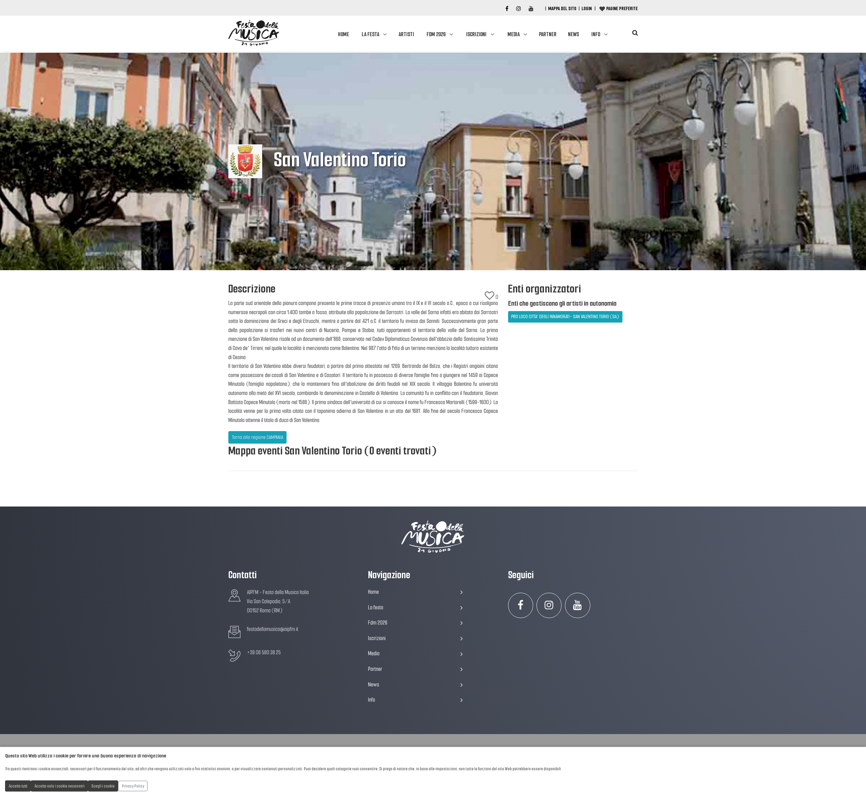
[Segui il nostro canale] (531, 9)
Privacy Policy (133, 786)
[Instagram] (518, 9)
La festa (370, 34)
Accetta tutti (18, 786)
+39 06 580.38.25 (264, 652)
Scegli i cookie (103, 786)
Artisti (406, 34)
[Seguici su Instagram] (549, 605)
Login (587, 8)
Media (513, 34)
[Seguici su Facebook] (507, 9)
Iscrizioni (476, 34)
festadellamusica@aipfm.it (272, 629)
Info (595, 34)
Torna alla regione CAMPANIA (257, 437)
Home (343, 34)
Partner (547, 34)
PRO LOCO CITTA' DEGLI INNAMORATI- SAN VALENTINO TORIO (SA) (565, 316)
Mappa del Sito (562, 8)
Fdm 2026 (436, 34)
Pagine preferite (622, 8)
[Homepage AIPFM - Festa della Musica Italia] (253, 33)
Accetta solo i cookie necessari (60, 786)
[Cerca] (635, 33)
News (573, 34)
